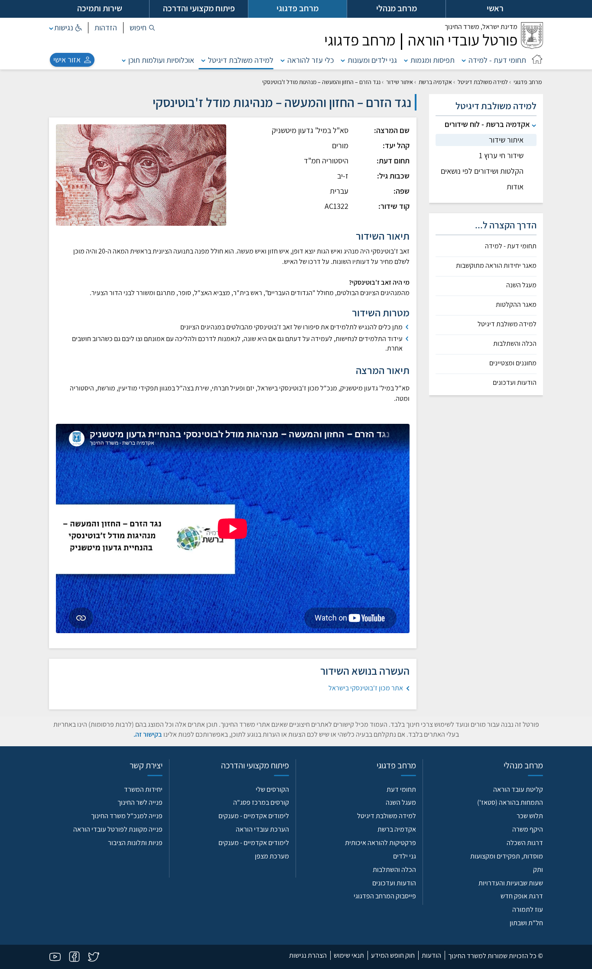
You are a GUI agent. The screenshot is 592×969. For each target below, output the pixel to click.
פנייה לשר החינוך (140, 802)
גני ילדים (404, 856)
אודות (515, 187)
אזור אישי (67, 60)
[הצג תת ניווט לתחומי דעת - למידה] (463, 60)
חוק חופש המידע (393, 955)
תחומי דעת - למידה (497, 60)
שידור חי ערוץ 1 (501, 155)
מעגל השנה (521, 285)
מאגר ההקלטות (516, 304)
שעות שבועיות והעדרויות (510, 883)
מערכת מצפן (272, 856)
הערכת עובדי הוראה (262, 829)
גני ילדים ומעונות (372, 60)
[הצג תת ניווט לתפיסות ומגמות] (406, 60)
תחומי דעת (401, 789)
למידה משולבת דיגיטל (240, 60)
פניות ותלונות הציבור (135, 842)
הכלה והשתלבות (515, 343)
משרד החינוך (481, 26)
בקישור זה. (147, 734)
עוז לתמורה (527, 909)
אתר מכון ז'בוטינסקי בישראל (366, 688)
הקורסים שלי (272, 789)
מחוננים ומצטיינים (513, 363)
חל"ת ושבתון (526, 922)
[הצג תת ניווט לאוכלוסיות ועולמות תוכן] (124, 60)
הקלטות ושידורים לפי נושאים (482, 171)
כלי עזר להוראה (310, 60)
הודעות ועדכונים (515, 382)
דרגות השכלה (525, 842)
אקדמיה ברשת (435, 82)
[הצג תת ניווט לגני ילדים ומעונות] (343, 60)
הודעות (431, 955)
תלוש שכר (530, 815)
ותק (538, 869)
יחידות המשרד (143, 789)
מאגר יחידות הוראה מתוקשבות (496, 265)
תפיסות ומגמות (432, 60)
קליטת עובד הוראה (518, 789)
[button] (142, 27)
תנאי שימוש (349, 955)
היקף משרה (527, 829)
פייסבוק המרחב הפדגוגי (385, 896)
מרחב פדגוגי (528, 82)
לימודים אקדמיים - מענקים (253, 815)
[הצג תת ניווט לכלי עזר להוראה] (282, 60)
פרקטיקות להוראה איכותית (380, 842)
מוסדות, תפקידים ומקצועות (506, 856)
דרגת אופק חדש (522, 896)
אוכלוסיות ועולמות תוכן (161, 60)
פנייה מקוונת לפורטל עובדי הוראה (118, 829)
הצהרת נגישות (308, 955)
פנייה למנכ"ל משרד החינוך (127, 815)
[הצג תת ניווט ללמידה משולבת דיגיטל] (203, 60)
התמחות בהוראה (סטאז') (510, 802)
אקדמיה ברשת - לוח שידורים (487, 124)
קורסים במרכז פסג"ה (261, 802)
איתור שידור (399, 82)
